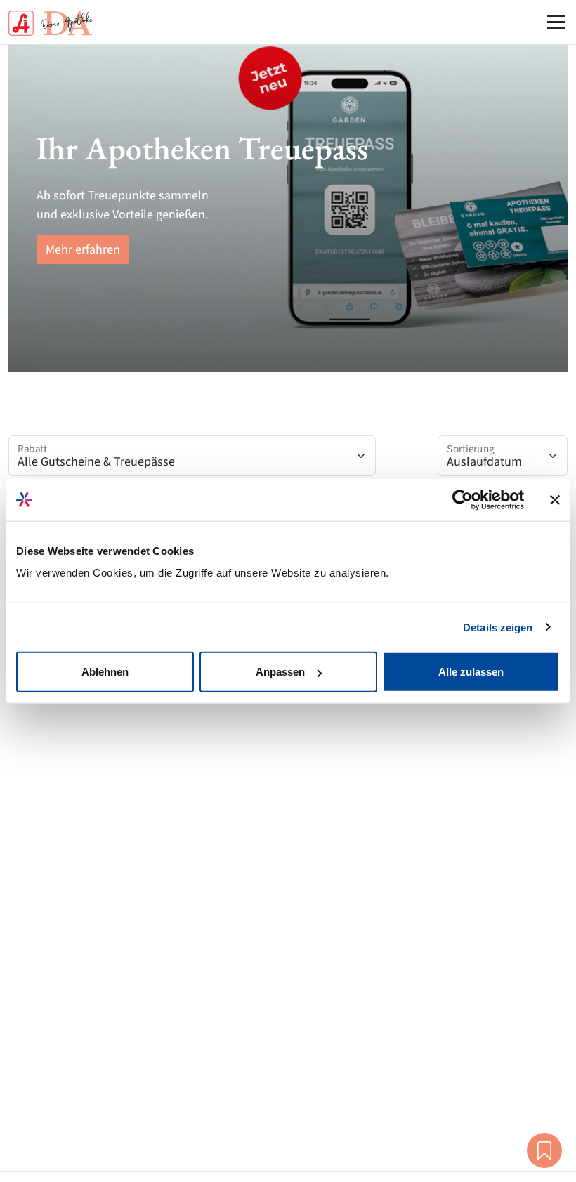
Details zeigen (497, 627)
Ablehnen (105, 672)
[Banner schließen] (555, 499)
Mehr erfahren (83, 249)
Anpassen (280, 672)
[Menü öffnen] (556, 22)
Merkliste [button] (544, 1150)
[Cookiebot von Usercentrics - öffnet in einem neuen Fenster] (462, 499)
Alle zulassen (471, 672)
